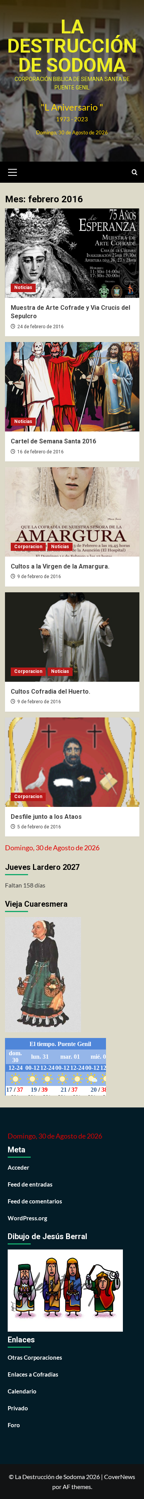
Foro (14, 1424)
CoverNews (119, 1476)
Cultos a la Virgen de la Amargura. (60, 566)
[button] (12, 171)
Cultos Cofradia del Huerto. (50, 691)
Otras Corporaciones (35, 1357)
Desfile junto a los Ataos (46, 816)
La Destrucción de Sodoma (72, 46)
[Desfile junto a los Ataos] (72, 762)
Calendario (22, 1391)
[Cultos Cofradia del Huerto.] (72, 637)
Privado (18, 1408)
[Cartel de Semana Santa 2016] (72, 386)
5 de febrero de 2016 (39, 827)
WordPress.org (27, 1218)
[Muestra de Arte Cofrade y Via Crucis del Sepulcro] (72, 253)
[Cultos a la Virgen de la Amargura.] (72, 512)
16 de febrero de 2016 (40, 451)
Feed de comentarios (35, 1201)
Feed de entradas (30, 1184)
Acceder (18, 1167)
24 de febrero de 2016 (40, 326)
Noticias (23, 287)
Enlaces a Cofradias (33, 1374)
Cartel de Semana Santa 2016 (53, 441)
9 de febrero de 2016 (39, 576)
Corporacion (28, 546)
